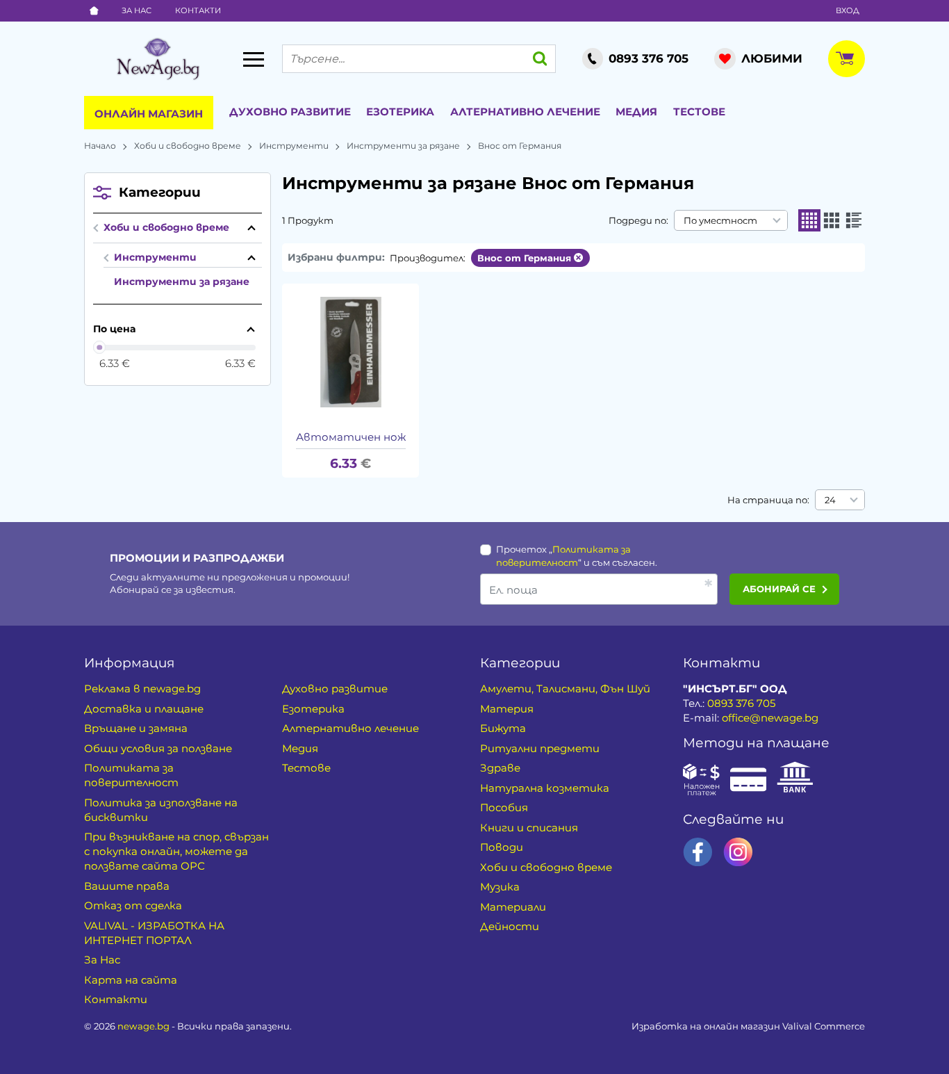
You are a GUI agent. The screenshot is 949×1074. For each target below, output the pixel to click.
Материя (507, 708)
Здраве (500, 767)
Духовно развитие (290, 111)
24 (830, 499)
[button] (809, 220)
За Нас (136, 10)
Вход (847, 10)
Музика (500, 886)
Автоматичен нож (351, 437)
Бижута (503, 728)
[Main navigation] (253, 59)
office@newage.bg (770, 717)
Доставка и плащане (144, 708)
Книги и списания (529, 827)
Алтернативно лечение (525, 111)
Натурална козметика (544, 788)
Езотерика (400, 111)
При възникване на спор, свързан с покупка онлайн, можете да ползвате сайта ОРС (176, 851)
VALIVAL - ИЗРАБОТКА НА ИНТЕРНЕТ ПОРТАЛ (154, 933)
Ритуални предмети (540, 748)
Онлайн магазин (148, 113)
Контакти (198, 10)
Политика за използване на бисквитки (161, 810)
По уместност (720, 220)
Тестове (699, 111)
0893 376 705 (741, 703)
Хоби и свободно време (187, 145)
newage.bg (143, 1026)
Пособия (504, 807)
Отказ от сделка (133, 905)
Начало (100, 145)
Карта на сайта (130, 979)
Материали (513, 906)
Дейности (509, 926)
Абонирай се (779, 588)
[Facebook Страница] (698, 852)
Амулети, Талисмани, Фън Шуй (565, 688)
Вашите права (127, 886)
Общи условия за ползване (158, 748)
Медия (636, 111)
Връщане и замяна (136, 728)
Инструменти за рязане (403, 145)
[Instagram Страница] (738, 852)
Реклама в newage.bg (142, 688)
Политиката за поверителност (131, 775)
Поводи (501, 847)
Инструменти (294, 145)
